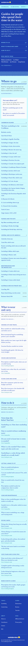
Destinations (18, 603)
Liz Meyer (16, 60)
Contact (3, 625)
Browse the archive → (7, 319)
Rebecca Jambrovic (6, 60)
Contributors (4, 622)
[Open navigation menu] (25, 2)
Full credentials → (6, 65)
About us (3, 618)
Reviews (17, 607)
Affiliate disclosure (19, 618)
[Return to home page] (6, 2)
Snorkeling (5, 6)
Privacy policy (18, 622)
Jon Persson (13, 62)
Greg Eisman (21, 62)
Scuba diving (15, 6)
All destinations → (6, 93)
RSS (2, 629)
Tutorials (17, 610)
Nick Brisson (4, 62)
